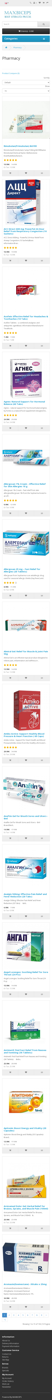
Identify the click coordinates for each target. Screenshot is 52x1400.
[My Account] (35, 3)
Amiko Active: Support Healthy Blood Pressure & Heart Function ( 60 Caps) (24, 735)
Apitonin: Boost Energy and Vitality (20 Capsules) (25, 1129)
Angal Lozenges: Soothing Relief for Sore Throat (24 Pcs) (26, 973)
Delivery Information (10, 1343)
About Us (6, 1340)
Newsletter (6, 1387)
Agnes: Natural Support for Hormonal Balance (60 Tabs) (24, 402)
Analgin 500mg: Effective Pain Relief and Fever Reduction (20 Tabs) (25, 895)
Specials (5, 1370)
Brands (5, 1367)
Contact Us (6, 1354)
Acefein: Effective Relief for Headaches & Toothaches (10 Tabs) (26, 317)
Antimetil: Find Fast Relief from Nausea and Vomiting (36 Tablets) (25, 1051)
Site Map (5, 1360)
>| (5, 1319)
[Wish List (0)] (40, 3)
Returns (5, 1357)
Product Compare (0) (10, 73)
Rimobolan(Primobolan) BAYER (20, 146)
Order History (8, 1381)
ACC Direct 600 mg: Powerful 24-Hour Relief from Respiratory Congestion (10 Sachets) (25, 231)
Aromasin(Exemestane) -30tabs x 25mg (25, 1284)
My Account (7, 1378)
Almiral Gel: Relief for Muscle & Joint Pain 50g (26, 652)
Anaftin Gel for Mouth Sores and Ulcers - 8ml (26, 817)
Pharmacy (17, 47)
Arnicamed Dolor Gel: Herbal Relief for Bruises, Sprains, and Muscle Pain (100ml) (26, 1207)
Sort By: (47, 78)
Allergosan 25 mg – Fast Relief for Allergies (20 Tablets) (22, 570)
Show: (47, 86)
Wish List (5, 1384)
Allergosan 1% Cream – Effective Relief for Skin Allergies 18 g (25, 485)
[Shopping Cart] (43, 3)
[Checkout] (47, 3)
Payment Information (10, 1346)
